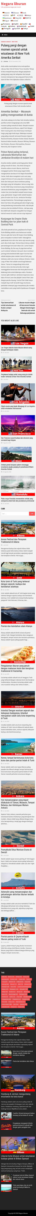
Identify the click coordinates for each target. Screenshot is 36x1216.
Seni (15, 1004)
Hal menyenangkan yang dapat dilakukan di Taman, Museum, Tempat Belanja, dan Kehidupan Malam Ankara (18, 804)
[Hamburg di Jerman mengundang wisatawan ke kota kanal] (18, 1083)
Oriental (5, 996)
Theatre (21, 1007)
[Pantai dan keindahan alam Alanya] (6, 1061)
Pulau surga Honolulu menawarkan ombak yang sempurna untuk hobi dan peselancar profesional (17, 500)
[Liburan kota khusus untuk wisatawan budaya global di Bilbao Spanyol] (18, 1145)
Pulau (11, 1002)
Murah (19, 991)
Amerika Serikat (6, 41)
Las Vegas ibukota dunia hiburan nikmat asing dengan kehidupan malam (16, 349)
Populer (25, 999)
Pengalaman (6, 999)
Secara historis (7, 1004)
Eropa (27, 981)
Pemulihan (27, 996)
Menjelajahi (14, 989)
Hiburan (13, 984)
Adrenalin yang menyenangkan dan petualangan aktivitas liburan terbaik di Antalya (17, 894)
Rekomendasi (20, 1002)
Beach (11, 976)
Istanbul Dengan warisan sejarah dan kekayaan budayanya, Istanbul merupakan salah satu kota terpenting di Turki (18, 714)
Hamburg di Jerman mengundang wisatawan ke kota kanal (15, 1095)
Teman (13, 1007)
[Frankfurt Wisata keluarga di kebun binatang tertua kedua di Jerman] (6, 1113)
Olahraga (23, 994)
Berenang (5, 979)
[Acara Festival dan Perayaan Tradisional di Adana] (18, 1021)
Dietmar (6, 61)
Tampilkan (5, 1007)
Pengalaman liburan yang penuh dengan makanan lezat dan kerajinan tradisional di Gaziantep (17, 668)
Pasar (19, 996)
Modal (12, 991)
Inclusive (28, 984)
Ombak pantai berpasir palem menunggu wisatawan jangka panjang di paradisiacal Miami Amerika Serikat (17, 467)
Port (4, 1002)
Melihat (5, 989)
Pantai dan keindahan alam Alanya (16, 626)
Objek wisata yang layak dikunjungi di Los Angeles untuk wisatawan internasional (18, 407)
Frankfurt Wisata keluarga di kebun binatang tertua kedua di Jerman (24, 1114)
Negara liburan (13, 3)
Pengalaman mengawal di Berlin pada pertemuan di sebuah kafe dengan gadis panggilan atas (23, 1125)
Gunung (5, 984)
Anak (4, 976)
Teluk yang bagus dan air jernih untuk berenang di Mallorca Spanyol (22, 1187)
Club (29, 979)
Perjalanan (17, 999)
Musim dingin (13, 994)
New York (15, 41)
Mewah (5, 991)
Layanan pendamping (24, 986)
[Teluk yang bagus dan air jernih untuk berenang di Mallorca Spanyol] (6, 1185)
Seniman (23, 1004)
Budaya (13, 979)
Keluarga (5, 986)
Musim (4, 994)
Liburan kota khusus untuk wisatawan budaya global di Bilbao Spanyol (18, 1157)
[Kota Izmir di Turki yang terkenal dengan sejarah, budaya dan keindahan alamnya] (6, 1051)
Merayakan (23, 989)
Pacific (12, 996)
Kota (13, 986)
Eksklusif (20, 981)
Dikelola (12, 981)
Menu (5, 35)
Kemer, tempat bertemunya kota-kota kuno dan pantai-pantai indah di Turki (17, 759)
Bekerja (19, 976)
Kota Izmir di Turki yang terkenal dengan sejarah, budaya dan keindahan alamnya (15, 584)
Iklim (20, 984)
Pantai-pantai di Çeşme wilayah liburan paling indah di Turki (15, 937)
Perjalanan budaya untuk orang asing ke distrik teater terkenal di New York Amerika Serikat (16, 375)
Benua (26, 976)
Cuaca (4, 981)
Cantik (22, 979)
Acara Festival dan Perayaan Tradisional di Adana (13, 540)
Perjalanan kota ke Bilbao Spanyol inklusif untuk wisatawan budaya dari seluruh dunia (23, 1177)
